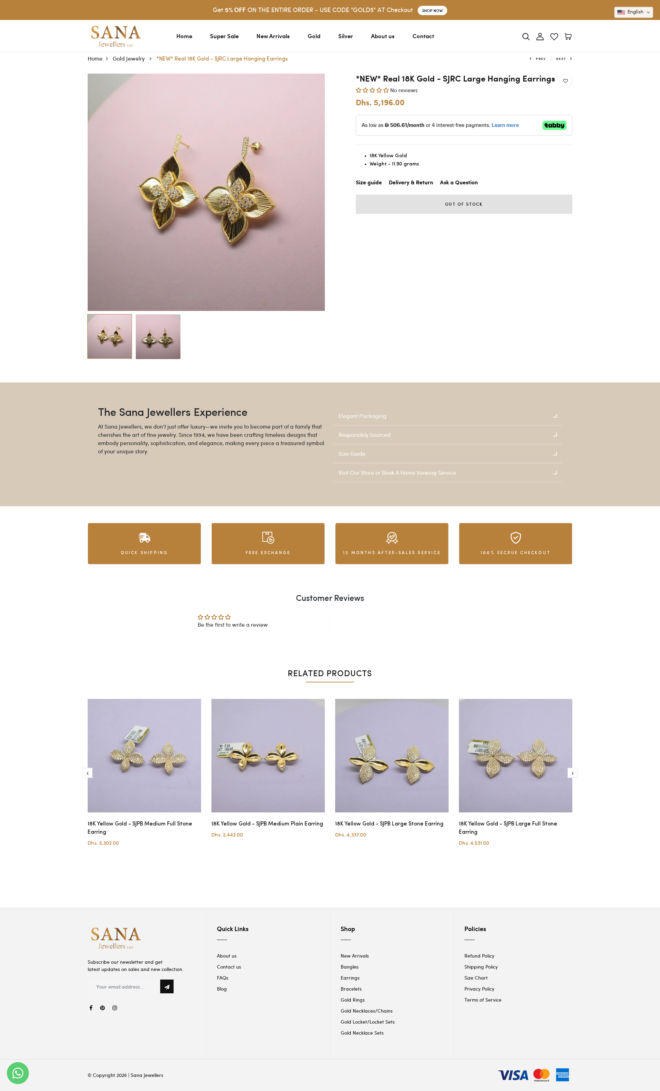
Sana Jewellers (147, 1075)
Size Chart (476, 977)
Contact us (229, 966)
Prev (541, 58)
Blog (222, 988)
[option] (206, 192)
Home (184, 36)
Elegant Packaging (362, 415)
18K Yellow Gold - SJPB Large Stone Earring (389, 824)
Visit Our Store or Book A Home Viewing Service (397, 472)
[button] (373, 90)
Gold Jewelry (129, 58)
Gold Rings (353, 999)
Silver (345, 36)
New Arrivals (273, 36)
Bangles (350, 966)
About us (383, 36)
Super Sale (224, 36)
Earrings (350, 977)
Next (561, 58)
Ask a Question (459, 183)
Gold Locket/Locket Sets (368, 1021)
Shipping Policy (481, 966)
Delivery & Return (411, 183)
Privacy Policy (479, 988)
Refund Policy (479, 955)
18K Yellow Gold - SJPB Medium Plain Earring (267, 824)
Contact (423, 36)
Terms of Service (483, 999)
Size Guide (352, 453)
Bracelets (351, 988)
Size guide (369, 183)
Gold (314, 36)
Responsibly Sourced (364, 434)
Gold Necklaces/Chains (367, 1010)
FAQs (222, 977)
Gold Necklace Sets (362, 1032)
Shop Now (432, 10)
